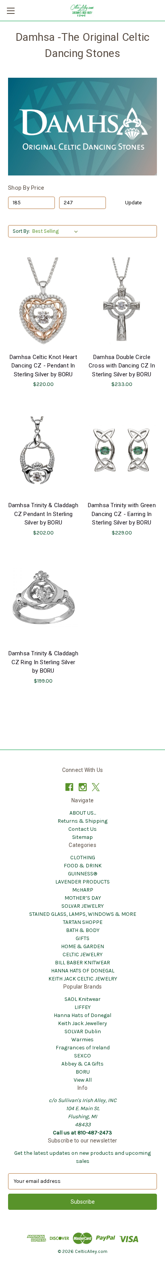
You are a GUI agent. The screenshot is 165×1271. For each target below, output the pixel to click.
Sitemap (82, 837)
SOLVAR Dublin (82, 1031)
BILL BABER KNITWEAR (82, 962)
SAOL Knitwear (82, 999)
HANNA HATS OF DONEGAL (82, 970)
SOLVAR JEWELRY (82, 906)
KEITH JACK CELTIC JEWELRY (82, 978)
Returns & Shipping (82, 821)
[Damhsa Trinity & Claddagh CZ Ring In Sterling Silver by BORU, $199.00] (43, 599)
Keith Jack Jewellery (82, 1023)
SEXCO (82, 1055)
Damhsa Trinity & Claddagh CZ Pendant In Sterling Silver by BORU (43, 514)
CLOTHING (82, 857)
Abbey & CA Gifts (82, 1064)
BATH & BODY (82, 930)
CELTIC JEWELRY (82, 954)
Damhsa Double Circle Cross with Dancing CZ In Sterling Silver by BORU (122, 366)
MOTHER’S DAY (82, 898)
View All (83, 1080)
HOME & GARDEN (82, 946)
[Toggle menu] (10, 10)
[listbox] (56, 231)
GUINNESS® (82, 873)
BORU (83, 1072)
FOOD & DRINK (83, 865)
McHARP (82, 890)
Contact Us (82, 829)
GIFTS (82, 938)
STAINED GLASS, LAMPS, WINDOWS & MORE (82, 914)
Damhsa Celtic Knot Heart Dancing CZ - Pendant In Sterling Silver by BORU (43, 366)
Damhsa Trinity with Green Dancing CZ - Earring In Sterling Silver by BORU (122, 514)
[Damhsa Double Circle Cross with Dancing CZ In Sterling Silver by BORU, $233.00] (122, 302)
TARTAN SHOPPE (82, 922)
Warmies (82, 1039)
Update (133, 202)
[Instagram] (83, 787)
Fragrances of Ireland (83, 1047)
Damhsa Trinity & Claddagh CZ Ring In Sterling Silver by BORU (43, 662)
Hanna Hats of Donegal (82, 1015)
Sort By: (21, 231)
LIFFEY (82, 1007)
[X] (96, 787)
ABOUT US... (82, 813)
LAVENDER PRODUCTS (82, 882)
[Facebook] (69, 787)
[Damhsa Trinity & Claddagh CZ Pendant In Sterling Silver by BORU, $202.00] (43, 451)
